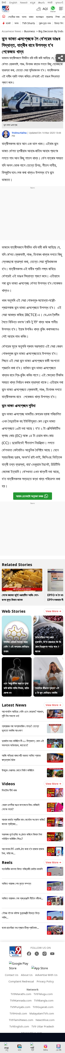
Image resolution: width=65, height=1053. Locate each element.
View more (52, 611)
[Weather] (39, 9)
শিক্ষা (57, 17)
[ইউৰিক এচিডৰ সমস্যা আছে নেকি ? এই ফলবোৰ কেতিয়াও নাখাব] (17, 618)
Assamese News (11, 31)
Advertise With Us (46, 975)
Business (29, 31)
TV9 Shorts (28, 23)
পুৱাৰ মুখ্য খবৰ (45, 23)
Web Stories (13, 611)
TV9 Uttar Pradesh (42, 1026)
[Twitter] (37, 954)
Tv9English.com (19, 1026)
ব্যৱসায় (49, 17)
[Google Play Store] (20, 966)
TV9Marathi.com (21, 994)
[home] (3, 17)
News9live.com (45, 1020)
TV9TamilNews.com (21, 1020)
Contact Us (11, 975)
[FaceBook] (29, 954)
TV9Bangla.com (43, 1000)
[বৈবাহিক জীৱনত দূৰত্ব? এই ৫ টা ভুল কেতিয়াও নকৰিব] (48, 659)
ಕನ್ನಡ (32, 2)
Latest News (14, 705)
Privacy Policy (45, 981)
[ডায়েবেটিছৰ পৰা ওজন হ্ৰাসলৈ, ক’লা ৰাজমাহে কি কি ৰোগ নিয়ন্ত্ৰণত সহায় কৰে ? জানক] (48, 618)
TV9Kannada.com (21, 1000)
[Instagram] (44, 954)
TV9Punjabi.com (20, 1007)
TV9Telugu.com (43, 994)
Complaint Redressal (21, 981)
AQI (45, 9)
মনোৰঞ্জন (40, 17)
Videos (8, 783)
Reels (7, 862)
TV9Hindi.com (18, 1013)
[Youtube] (52, 954)
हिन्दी (4, 2)
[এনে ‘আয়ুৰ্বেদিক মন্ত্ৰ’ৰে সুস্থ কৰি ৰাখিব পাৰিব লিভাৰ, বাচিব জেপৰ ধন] (17, 659)
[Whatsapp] (52, 9)
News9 (23, 2)
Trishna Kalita (19, 132)
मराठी (50, 2)
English (13, 2)
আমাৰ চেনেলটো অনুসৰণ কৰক (29, 496)
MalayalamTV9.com (41, 1013)
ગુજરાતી (59, 2)
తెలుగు (41, 2)
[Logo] (5, 9)
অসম (24, 17)
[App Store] (42, 969)
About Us (26, 975)
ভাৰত (31, 17)
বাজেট (8, 23)
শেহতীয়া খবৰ (13, 17)
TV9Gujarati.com (43, 1007)
